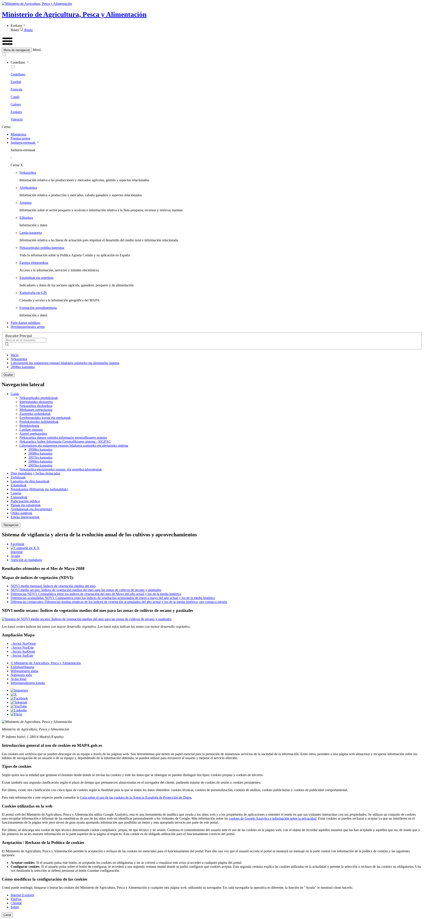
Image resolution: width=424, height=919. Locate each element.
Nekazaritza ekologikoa (35, 406)
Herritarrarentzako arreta (28, 327)
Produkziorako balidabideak (39, 422)
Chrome (16, 903)
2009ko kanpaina (40, 449)
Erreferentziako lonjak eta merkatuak (45, 418)
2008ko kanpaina (23, 367)
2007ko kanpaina (40, 457)
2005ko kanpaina (40, 465)
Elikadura (26, 217)
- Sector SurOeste (23, 651)
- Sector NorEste (22, 647)
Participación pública (25, 501)
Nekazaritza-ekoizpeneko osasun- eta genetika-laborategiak (60, 469)
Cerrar (7, 915)
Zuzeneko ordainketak (35, 414)
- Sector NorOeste (23, 643)
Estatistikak (18, 485)
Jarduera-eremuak (23, 142)
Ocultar (8, 374)
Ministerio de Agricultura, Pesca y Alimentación (74, 14)
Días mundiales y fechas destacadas (35, 473)
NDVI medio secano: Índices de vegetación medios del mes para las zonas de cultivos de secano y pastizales (86, 590)
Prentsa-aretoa (20, 138)
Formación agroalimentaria (38, 308)
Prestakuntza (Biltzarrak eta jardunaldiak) (39, 489)
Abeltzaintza (28, 187)
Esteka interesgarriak (25, 517)
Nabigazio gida (21, 675)
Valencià (17, 119)
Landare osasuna (31, 429)
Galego (16, 104)
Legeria (16, 493)
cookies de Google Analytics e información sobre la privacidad (272, 818)
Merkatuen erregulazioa (35, 410)
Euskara (16, 112)
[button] (212, 50)
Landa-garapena (30, 232)
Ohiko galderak (21, 513)
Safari (15, 907)
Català (15, 97)
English (16, 82)
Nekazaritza (27, 172)
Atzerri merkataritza (33, 433)
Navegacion (11, 525)
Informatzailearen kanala (28, 683)
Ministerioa (18, 134)
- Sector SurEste (22, 655)
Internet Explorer (22, 895)
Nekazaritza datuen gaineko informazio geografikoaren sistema (63, 437)
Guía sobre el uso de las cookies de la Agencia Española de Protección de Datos (135, 797)
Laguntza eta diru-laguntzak (30, 481)
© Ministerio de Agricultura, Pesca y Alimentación (46, 663)
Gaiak (15, 394)
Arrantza (25, 202)
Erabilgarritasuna (22, 667)
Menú (37, 50)
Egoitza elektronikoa (33, 263)
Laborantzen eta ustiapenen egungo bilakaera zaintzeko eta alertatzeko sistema (65, 363)
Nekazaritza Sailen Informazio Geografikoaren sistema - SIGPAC (65, 441)
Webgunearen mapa (24, 671)
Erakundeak (19, 497)
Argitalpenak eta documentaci (31, 509)
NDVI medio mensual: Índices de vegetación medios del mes (53, 586)
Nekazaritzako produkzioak (38, 398)
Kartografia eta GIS (33, 293)
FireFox (16, 899)
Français (16, 89)
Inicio (15, 355)
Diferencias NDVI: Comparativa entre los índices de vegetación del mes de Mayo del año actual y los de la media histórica (96, 594)
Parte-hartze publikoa (25, 323)
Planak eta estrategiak (26, 505)
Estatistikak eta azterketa (36, 278)
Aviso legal (18, 679)
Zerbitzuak (18, 477)
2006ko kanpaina (40, 461)
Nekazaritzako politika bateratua (41, 248)
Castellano (18, 74)
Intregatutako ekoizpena (36, 402)
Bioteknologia (29, 425)
